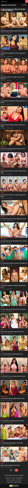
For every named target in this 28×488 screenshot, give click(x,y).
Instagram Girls (4, 283)
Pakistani (3, 98)
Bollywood (3, 28)
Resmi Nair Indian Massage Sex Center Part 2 (13, 148)
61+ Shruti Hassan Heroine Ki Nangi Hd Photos (13, 218)
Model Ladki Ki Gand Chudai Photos (10, 465)
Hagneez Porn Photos (8, 5)
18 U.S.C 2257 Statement (17, 477)
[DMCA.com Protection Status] (14, 486)
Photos (2, 351)
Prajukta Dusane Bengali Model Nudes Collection (14, 31)
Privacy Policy (10, 482)
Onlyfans (2, 75)
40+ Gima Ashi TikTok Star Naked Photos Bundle (14, 241)
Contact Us (18, 480)
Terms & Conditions (11, 480)
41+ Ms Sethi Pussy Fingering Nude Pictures (13, 376)
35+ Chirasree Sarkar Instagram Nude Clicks (12, 398)
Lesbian (2, 261)
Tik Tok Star (3, 238)
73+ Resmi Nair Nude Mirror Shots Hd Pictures (13, 309)
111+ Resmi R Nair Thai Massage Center (12, 354)
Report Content (17, 482)
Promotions (8, 477)
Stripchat (3, 51)
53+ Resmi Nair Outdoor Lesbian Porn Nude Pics (14, 263)
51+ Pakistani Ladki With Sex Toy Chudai (12, 443)
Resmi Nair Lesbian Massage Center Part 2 (12, 331)
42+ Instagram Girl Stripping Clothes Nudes (12, 420)
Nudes (2, 329)
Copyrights (21, 475)
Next (16, 470)
